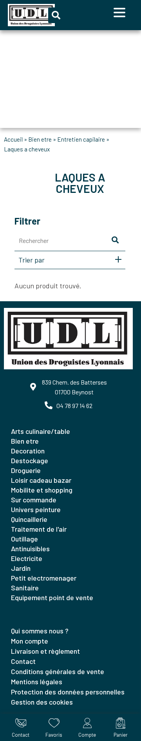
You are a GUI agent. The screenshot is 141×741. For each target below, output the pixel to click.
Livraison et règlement (45, 651)
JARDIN (21, 568)
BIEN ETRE (40, 139)
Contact (23, 661)
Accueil (13, 139)
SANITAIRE (25, 587)
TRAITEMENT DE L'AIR (39, 529)
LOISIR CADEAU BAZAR (41, 480)
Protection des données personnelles (68, 691)
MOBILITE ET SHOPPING (41, 490)
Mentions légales (36, 681)
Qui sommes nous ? (40, 630)
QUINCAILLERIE (29, 519)
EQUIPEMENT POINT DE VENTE (52, 597)
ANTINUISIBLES (30, 548)
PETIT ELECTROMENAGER (43, 578)
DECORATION (28, 450)
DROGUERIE (26, 470)
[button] (56, 15)
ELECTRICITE (26, 558)
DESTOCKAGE (29, 460)
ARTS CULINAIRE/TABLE (40, 431)
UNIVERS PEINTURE (36, 509)
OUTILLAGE (24, 538)
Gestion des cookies (42, 702)
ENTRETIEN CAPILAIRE (81, 139)
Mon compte (29, 641)
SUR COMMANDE (33, 499)
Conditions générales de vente (57, 671)
